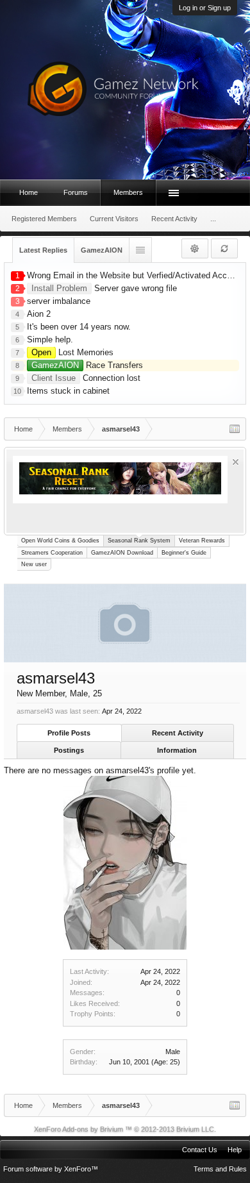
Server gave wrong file (104, 288)
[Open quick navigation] (234, 429)
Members (128, 192)
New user (34, 564)
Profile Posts (68, 733)
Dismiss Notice (235, 462)
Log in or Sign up (205, 8)
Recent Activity (177, 733)
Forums (75, 192)
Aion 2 (39, 314)
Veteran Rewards (202, 540)
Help (235, 1150)
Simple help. (50, 339)
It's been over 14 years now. (79, 326)
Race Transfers (87, 365)
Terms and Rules (220, 1169)
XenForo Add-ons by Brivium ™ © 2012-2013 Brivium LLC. (125, 1129)
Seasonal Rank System (139, 540)
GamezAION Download (122, 553)
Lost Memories (72, 352)
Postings (69, 750)
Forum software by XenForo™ (50, 1169)
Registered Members (44, 218)
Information (177, 750)
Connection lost (85, 378)
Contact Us (199, 1150)
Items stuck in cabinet (68, 391)
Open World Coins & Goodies (60, 540)
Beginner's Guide (184, 553)
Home (28, 192)
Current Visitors (114, 218)
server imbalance (58, 301)
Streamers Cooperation (52, 553)
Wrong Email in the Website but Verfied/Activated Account (135, 275)
